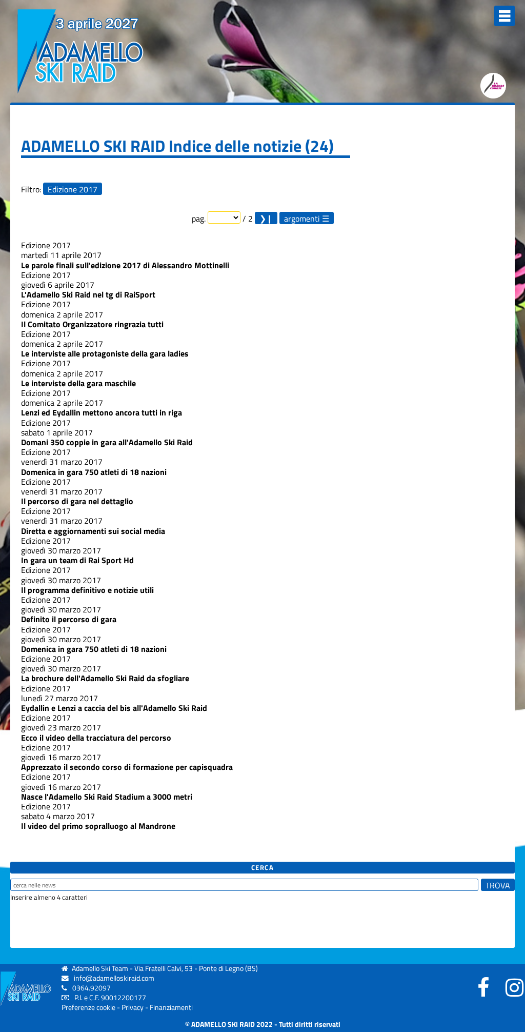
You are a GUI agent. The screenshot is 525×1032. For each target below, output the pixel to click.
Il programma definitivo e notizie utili (87, 590)
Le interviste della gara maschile (78, 383)
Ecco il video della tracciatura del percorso (96, 737)
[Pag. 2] (266, 218)
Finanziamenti (171, 1007)
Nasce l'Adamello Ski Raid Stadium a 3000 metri (106, 796)
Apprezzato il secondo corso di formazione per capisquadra (127, 767)
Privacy (133, 1007)
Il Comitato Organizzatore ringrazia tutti (92, 324)
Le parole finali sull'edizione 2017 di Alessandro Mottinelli (125, 265)
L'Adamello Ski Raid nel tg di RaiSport (88, 294)
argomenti (302, 218)
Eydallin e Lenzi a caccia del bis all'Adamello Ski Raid (114, 708)
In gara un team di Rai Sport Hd (77, 560)
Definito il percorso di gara (68, 619)
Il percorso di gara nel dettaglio (77, 501)
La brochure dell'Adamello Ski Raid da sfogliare (105, 678)
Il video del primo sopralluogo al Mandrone (98, 826)
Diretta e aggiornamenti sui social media (93, 531)
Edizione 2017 (72, 189)
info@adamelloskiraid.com (114, 978)
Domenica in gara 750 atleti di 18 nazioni (94, 472)
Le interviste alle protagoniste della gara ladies (105, 353)
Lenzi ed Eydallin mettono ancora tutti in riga (101, 412)
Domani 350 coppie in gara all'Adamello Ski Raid (107, 442)
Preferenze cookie (88, 1007)
